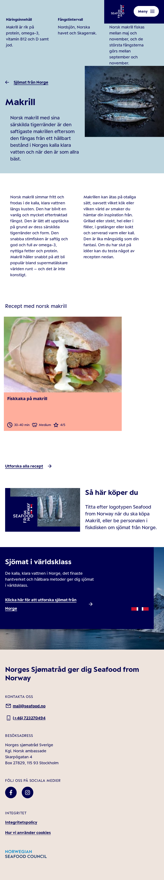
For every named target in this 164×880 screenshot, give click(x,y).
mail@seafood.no (29, 705)
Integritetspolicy (21, 822)
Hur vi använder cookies (28, 832)
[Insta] (27, 792)
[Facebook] (11, 792)
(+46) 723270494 (29, 717)
